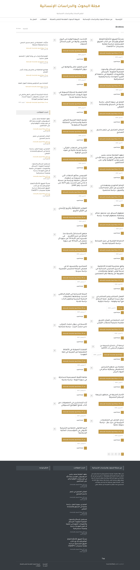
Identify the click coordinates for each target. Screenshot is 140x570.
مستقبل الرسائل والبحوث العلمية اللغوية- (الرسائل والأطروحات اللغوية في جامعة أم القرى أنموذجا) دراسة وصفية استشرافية (109, 74)
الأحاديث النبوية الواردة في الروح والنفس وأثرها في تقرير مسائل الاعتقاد (73, 41)
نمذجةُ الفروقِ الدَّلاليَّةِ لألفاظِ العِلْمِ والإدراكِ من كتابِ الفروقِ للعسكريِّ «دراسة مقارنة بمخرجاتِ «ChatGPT (110, 43)
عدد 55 (120, 404)
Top (103, 559)
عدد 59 (83, 159)
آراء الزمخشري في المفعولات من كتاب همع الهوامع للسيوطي (72, 404)
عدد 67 (120, 53)
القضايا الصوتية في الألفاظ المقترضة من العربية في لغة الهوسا (74, 352)
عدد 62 (120, 329)
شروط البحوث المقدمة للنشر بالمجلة (65, 19)
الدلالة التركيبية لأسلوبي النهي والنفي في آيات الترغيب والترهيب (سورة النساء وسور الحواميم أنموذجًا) (33, 97)
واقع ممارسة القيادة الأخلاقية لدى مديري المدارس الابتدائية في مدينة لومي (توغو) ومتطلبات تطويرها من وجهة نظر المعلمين (109, 270)
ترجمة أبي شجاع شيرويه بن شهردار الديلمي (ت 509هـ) (112, 347)
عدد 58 (83, 217)
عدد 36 (120, 169)
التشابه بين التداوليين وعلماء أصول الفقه (33, 83)
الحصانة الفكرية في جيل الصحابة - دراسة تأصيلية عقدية (109, 242)
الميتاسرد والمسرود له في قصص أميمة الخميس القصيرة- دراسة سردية (72, 268)
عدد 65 (120, 86)
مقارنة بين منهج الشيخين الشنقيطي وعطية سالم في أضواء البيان (112, 369)
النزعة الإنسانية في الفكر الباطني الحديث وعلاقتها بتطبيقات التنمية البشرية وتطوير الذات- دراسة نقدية (72, 298)
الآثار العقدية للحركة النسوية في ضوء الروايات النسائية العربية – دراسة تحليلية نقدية (73, 94)
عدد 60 (83, 192)
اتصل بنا (33, 19)
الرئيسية (119, 19)
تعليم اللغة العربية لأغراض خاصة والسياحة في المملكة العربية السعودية (75, 122)
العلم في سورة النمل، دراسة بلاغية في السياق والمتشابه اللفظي (111, 104)
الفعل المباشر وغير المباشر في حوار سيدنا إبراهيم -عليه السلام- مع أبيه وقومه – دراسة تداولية (109, 299)
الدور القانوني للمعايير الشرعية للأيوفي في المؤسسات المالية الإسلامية (73, 430)
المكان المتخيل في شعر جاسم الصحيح (110, 131)
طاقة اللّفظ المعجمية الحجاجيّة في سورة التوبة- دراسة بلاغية (73, 378)
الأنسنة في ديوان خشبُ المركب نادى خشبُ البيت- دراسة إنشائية (73, 325)
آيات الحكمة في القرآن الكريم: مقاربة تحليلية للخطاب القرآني (110, 321)
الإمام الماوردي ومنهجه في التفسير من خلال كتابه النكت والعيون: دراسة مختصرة (111, 188)
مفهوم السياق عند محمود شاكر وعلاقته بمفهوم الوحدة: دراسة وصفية (109, 215)
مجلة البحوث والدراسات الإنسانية (70, 6)
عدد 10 (46, 86)
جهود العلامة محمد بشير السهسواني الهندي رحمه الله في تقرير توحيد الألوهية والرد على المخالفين (109, 159)
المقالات (43, 19)
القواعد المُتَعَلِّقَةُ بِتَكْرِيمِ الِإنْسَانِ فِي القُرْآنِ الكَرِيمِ (73, 209)
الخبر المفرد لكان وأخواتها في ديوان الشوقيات (74, 68)
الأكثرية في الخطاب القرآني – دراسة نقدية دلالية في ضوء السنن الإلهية (74, 150)
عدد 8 (46, 61)
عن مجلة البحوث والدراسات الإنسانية (97, 19)
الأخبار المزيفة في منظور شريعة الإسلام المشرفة (110, 396)
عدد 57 (83, 361)
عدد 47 (120, 378)
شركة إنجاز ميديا (110, 564)
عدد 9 (46, 48)
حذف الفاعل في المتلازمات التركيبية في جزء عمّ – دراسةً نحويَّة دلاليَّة (112, 422)
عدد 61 (83, 50)
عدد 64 (120, 113)
